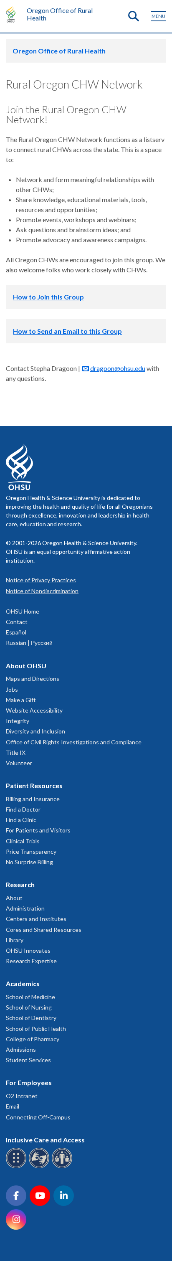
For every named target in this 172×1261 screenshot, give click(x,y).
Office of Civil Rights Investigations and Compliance (74, 742)
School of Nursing (29, 1007)
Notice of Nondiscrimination (42, 590)
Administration (25, 908)
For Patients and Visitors (38, 830)
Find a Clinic (21, 819)
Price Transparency (31, 851)
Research (20, 884)
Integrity (17, 720)
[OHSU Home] (13, 14)
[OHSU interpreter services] (63, 1166)
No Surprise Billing (29, 861)
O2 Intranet (22, 1095)
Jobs (12, 689)
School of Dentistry (31, 1017)
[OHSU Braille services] (17, 1166)
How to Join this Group (48, 297)
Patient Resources (34, 785)
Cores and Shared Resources (43, 929)
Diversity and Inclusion (35, 731)
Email (12, 1106)
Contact (17, 621)
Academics (23, 983)
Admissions (21, 1049)
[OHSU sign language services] (40, 1166)
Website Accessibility (34, 710)
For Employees (29, 1082)
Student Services (28, 1059)
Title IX (15, 752)
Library (14, 940)
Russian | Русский (29, 642)
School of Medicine (30, 996)
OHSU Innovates (28, 950)
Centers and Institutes (36, 918)
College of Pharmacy (32, 1039)
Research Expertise (31, 960)
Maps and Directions (32, 678)
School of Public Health (36, 1028)
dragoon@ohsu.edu (117, 368)
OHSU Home (22, 611)
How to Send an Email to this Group (67, 331)
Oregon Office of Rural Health (60, 14)
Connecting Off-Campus (38, 1117)
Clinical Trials (23, 841)
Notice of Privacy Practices (41, 580)
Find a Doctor (23, 809)
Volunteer (19, 762)
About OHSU (26, 666)
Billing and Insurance (33, 798)
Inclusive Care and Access (45, 1140)
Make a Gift (21, 699)
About (14, 897)
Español (16, 632)
